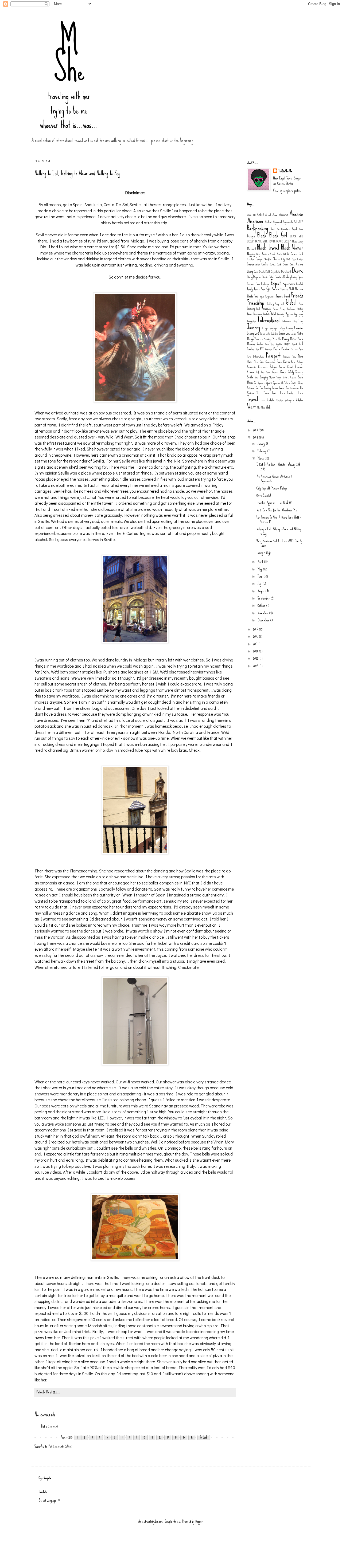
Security (299, 372)
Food (256, 296)
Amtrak (268, 221)
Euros (258, 284)
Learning (298, 328)
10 (144, 1437)
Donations (279, 277)
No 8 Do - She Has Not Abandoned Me (276, 510)
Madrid (300, 333)
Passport (273, 355)
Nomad (294, 344)
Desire (297, 270)
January (262, 443)
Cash (301, 254)
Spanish (276, 383)
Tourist (274, 393)
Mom (279, 339)
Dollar (271, 277)
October (262, 605)
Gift (282, 304)
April (261, 561)
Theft (258, 393)
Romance (275, 372)
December (264, 620)
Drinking (287, 276)
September (264, 598)
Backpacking (257, 228)
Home (249, 314)
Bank (272, 229)
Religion (273, 366)
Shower (272, 377)
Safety (291, 372)
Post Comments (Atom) (60, 1446)
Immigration (251, 321)
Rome (283, 372)
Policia (256, 362)
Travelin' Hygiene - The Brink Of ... (276, 502)
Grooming (251, 308)
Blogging (251, 253)
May (260, 569)
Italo (295, 321)
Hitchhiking (291, 309)
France (279, 296)
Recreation (251, 367)
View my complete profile (287, 190)
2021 (256, 651)
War (259, 407)
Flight (291, 289)
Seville (250, 377)
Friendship (255, 302)
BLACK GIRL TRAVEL (265, 241)
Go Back (203, 1437)
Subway (300, 383)
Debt (268, 272)
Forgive (261, 296)
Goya (301, 304)
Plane (300, 356)
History (282, 309)
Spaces (261, 383)
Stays (294, 382)
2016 (256, 636)
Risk (257, 372)
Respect (299, 366)
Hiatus (275, 309)
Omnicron (268, 349)
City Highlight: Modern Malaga (271, 488)
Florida (250, 296)
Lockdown (274, 333)
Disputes (257, 276)
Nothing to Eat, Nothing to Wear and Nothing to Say (278, 531)
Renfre (282, 367)
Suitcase (250, 388)
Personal (286, 356)
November (263, 613)
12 (160, 1437)
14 (176, 1437)
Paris (301, 349)
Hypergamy (298, 314)
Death (262, 272)
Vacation (279, 400)
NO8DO (287, 344)
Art (295, 221)
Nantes (259, 344)
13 (168, 1437)
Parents (294, 349)
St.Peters (285, 383)
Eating (294, 276)
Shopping (264, 377)
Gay (277, 304)
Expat (276, 283)
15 (184, 1437)
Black (261, 235)
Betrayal (251, 236)
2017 (255, 644)
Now (257, 349)
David (256, 272)
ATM (300, 221)
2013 (256, 430)
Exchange (265, 284)
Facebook (299, 284)
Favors (256, 289)
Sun (257, 388)
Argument (277, 221)
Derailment (286, 272)
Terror (282, 388)
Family (250, 289)
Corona (272, 264)
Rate (293, 362)
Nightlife (278, 344)
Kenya (265, 328)
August (261, 591)
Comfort (300, 259)
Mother (293, 338)
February (262, 451)
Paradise (285, 349)
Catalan (250, 259)
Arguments (288, 221)
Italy (300, 321)
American (255, 221)
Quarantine (270, 362)
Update (270, 400)
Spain (268, 382)
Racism (286, 361)
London (282, 333)
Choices (276, 259)
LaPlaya (282, 328)
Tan (261, 388)
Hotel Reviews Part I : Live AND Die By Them (279, 543)
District (265, 277)
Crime (292, 264)
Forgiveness (270, 296)
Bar (278, 229)
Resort (290, 367)
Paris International (256, 356)
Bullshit (286, 254)
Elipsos (300, 277)
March (261, 458)
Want (251, 406)
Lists (268, 333)
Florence (299, 289)
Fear (263, 289)
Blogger (199, 1521)
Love (288, 333)
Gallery (270, 304)
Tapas (275, 388)
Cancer (294, 253)
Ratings (300, 362)
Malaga (250, 338)
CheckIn (267, 259)
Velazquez (289, 400)
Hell (258, 309)
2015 (256, 629)
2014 (256, 437)
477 (254, 215)
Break (272, 254)
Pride (262, 362)
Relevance (263, 367)
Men (275, 339)
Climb (288, 259)
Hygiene (289, 314)
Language (273, 328)
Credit (285, 264)
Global (291, 302)
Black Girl (278, 235)
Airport (268, 215)
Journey (253, 327)
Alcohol (275, 215)
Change (259, 259)
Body (258, 254)
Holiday (300, 308)
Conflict (265, 264)
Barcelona (285, 229)
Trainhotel (291, 393)
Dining (249, 276)
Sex (256, 377)
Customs (299, 264)
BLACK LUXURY (284, 241)
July (260, 583)
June (260, 576)
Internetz (286, 321)
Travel (252, 399)
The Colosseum (292, 388)
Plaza (249, 361)
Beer (301, 229)
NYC (262, 349)
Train (282, 393)
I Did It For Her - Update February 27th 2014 (278, 467)
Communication (253, 264)
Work (268, 407)
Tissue (266, 393)
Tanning (267, 388)
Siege (279, 377)
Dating (250, 271)
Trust (263, 400)
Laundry (289, 328)
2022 (249, 215)
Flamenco (284, 289)
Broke (279, 253)
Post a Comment (49, 1426)
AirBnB (260, 214)
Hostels (266, 314)
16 (192, 1437)
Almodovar (283, 214)
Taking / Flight (263, 552)
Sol (255, 383)
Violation (299, 400)
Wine (263, 407)
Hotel (273, 314)
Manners (258, 339)
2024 (256, 665)
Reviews (250, 372)
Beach (294, 229)
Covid (279, 264)
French (287, 296)
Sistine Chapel (290, 377)
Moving (300, 338)
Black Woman (292, 247)
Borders (265, 253)
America (296, 214)
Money (285, 338)
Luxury (293, 333)
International (269, 320)
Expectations (289, 283)
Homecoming (257, 314)
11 (152, 1437)
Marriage (268, 339)
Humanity (280, 314)
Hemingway (266, 308)
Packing (277, 349)
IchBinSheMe (285, 171)
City (283, 259)
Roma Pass (265, 372)
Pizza (294, 356)
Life (257, 333)
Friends (297, 295)
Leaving (250, 333)
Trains (300, 393)
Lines (262, 333)
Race (279, 361)
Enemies (250, 284)
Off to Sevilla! (263, 495)
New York (269, 344)
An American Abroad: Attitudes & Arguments (274, 479)
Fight (268, 289)
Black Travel (268, 247)
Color (294, 259)
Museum (251, 344)
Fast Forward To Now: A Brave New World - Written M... (278, 520)
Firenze (275, 289)
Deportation (276, 272)
